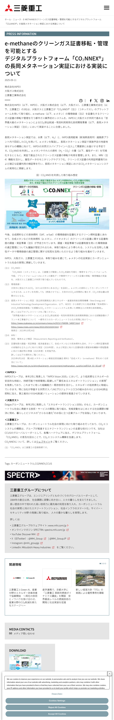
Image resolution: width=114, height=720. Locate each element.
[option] (25, 588)
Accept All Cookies (57, 714)
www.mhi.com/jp (57, 525)
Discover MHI (29, 534)
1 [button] (100, 563)
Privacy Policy (57, 694)
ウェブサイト (43, 441)
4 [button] (105, 563)
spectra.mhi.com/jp (54, 529)
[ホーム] (23, 7)
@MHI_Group (36, 538)
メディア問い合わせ (24, 633)
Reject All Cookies (57, 707)
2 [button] (101, 563)
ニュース (17, 19)
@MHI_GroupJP (57, 538)
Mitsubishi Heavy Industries (36, 547)
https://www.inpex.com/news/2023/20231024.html (35, 326)
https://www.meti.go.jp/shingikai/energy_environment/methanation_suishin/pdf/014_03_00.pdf (56, 365)
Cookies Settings (57, 701)
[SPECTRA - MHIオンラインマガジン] (57, 474)
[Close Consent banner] (109, 674)
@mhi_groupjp (31, 543)
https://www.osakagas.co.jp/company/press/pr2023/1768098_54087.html (45, 323)
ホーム (8, 19)
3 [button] (103, 563)
